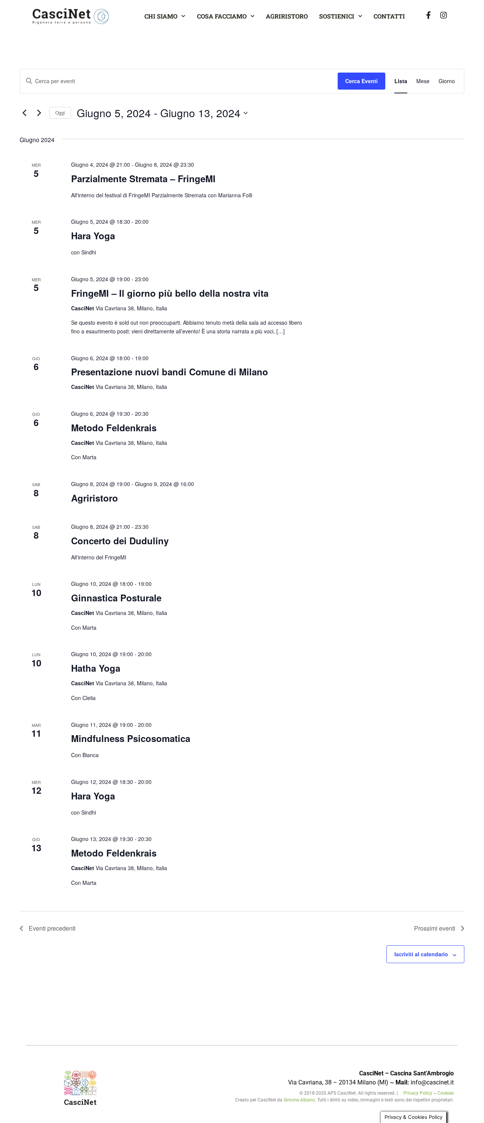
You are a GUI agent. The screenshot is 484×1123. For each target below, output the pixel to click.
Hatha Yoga (95, 667)
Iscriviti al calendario (421, 954)
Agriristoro (287, 16)
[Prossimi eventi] (38, 113)
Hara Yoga (93, 235)
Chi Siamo (160, 16)
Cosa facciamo (222, 16)
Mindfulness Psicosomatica (130, 738)
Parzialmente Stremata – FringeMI (143, 178)
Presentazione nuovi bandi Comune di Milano (169, 371)
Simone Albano (299, 1100)
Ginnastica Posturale (116, 597)
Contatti (389, 16)
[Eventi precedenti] (24, 113)
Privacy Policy (418, 1093)
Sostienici (336, 16)
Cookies (445, 1093)
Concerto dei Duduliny (120, 540)
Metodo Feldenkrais (114, 427)
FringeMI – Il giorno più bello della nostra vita (169, 293)
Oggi (60, 112)
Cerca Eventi (361, 81)
